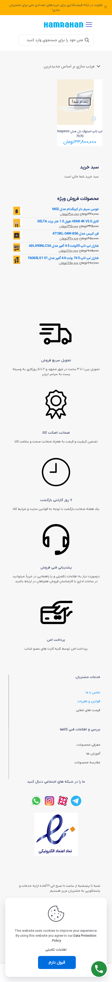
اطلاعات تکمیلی (56, 949)
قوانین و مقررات (89, 701)
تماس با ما (93, 692)
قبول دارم (57, 962)
